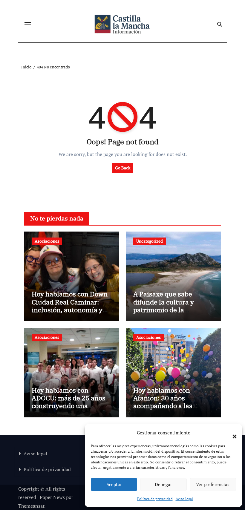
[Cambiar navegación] (28, 24)
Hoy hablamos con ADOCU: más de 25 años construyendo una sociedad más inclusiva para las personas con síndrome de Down (68, 410)
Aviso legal (184, 499)
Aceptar (114, 484)
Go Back (122, 168)
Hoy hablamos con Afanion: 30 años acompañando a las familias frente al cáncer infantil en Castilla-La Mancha (171, 410)
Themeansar (31, 506)
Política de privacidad (155, 499)
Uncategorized (149, 241)
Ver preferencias (212, 484)
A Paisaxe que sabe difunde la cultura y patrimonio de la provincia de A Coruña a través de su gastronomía (172, 310)
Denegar (163, 484)
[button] (231, 432)
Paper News (52, 497)
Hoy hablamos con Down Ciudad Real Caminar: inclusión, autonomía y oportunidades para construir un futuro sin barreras (70, 314)
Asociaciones (47, 241)
